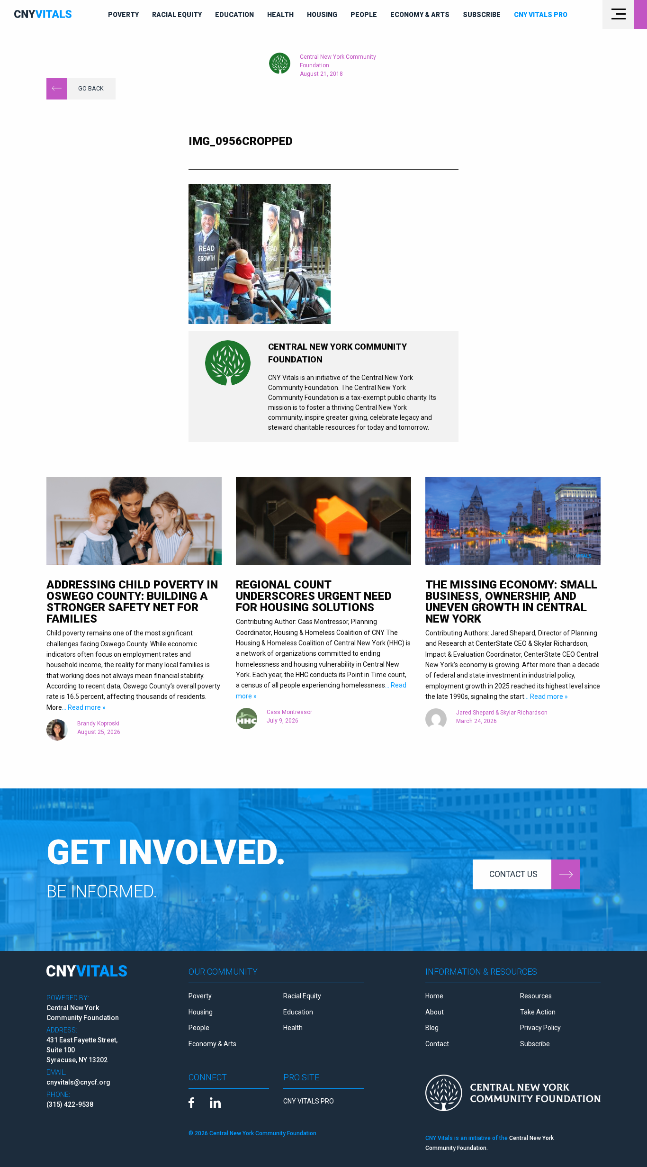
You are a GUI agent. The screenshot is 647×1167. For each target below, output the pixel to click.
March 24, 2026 (476, 721)
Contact (437, 1044)
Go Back (91, 88)
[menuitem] (123, 15)
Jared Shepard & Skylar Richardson (502, 712)
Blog (432, 1027)
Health (280, 14)
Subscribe (482, 14)
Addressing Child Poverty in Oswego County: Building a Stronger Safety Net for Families (132, 601)
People (363, 14)
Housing (322, 14)
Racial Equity (177, 14)
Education (234, 14)
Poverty (123, 14)
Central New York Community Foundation (338, 61)
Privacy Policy (540, 1027)
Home (434, 996)
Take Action (538, 1012)
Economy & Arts (419, 14)
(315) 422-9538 (69, 1104)
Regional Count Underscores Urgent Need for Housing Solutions (314, 596)
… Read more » (84, 707)
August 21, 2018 (321, 74)
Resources (536, 996)
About (434, 1012)
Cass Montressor (289, 712)
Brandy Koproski (98, 723)
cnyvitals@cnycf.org (78, 1082)
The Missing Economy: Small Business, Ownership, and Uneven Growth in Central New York (511, 601)
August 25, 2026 (98, 732)
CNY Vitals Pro (540, 14)
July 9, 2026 (282, 720)
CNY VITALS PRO (308, 1101)
